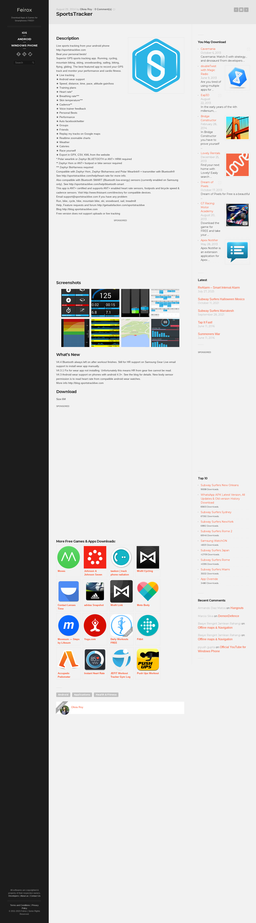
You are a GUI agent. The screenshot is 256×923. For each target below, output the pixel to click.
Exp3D (205, 95)
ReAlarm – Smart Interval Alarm (219, 287)
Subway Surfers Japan (215, 550)
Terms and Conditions (20, 905)
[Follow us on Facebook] (18, 54)
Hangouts (237, 608)
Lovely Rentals (210, 153)
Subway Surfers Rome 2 (216, 531)
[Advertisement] (120, 248)
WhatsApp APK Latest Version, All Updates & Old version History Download (223, 498)
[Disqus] (120, 771)
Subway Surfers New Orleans (220, 485)
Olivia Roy (86, 9)
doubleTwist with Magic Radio (208, 70)
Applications (82, 694)
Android (63, 694)
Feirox (24, 10)
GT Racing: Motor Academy (208, 207)
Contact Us (35, 896)
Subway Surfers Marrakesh (216, 310)
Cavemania (208, 49)
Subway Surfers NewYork (217, 521)
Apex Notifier (209, 240)
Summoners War (209, 334)
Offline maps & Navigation (215, 627)
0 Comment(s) (103, 9)
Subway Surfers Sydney (216, 512)
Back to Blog (241, 9)
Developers (13, 896)
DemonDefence (228, 616)
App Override (209, 579)
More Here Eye (246, 9)
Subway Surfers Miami (215, 569)
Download (66, 391)
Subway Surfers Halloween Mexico (221, 299)
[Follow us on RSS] (24, 54)
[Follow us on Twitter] (30, 54)
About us (24, 896)
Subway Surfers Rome (215, 560)
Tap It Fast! (205, 322)
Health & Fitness (106, 694)
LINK (236, 9)
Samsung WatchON (214, 540)
